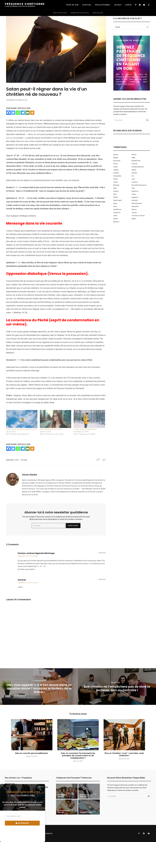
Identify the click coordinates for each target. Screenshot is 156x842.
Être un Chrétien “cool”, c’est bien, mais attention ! (124, 754)
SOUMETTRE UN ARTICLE (79, 13)
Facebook (136, 5)
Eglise (134, 170)
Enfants (116, 173)
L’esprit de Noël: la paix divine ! (85, 429)
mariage (116, 185)
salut (115, 203)
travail (134, 212)
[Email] (27, 113)
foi (133, 176)
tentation (116, 212)
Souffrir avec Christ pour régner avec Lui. (21, 429)
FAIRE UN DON (72, 5)
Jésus (115, 182)
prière (134, 194)
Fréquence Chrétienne (25, 4)
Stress (134, 209)
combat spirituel (138, 167)
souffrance (117, 209)
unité (115, 215)
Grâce (115, 179)
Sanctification (137, 203)
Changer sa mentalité (16, 100)
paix (133, 188)
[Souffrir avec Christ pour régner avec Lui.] (21, 419)
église (134, 219)
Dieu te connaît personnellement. (31, 753)
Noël (115, 188)
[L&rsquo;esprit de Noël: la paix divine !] (89, 419)
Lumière (135, 182)
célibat (115, 170)
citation (134, 164)
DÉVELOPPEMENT (102, 5)
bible (133, 158)
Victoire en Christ (138, 215)
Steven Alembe (29, 474)
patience (135, 191)
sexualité (135, 206)
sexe (115, 206)
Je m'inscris (23, 823)
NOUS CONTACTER (60, 13)
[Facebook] (8, 113)
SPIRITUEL (86, 5)
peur (115, 194)
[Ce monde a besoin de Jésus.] (55, 419)
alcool (115, 154)
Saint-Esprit (117, 200)
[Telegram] (23, 113)
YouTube (144, 5)
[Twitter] (13, 113)
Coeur (115, 167)
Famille (134, 173)
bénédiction (136, 161)
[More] (32, 113)
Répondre (102, 553)
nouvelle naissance (139, 185)
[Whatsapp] (18, 113)
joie (133, 179)
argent (115, 158)
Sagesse (135, 197)
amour (134, 154)
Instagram (140, 5)
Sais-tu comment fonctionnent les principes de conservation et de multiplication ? (78, 755)
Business (116, 161)
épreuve (116, 222)
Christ (115, 164)
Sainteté (135, 200)
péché (115, 197)
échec (115, 219)
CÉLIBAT (118, 5)
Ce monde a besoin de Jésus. (51, 429)
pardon (116, 191)
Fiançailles (117, 176)
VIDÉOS (128, 5)
